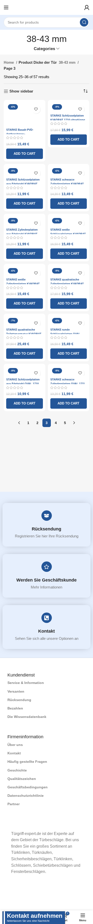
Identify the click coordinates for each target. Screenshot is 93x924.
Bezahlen (15, 708)
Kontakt (46, 631)
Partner (13, 804)
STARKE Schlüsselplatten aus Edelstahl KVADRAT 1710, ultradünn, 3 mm (23, 183)
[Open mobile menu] (6, 7)
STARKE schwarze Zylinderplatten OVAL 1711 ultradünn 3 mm (67, 383)
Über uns (15, 745)
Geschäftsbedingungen (27, 787)
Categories (44, 49)
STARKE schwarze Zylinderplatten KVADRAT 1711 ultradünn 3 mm (67, 183)
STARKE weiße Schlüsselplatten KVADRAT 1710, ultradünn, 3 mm (68, 234)
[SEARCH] (84, 22)
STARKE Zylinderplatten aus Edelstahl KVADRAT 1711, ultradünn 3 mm (22, 234)
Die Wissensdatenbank (26, 717)
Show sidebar (21, 91)
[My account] (87, 7)
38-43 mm (67, 62)
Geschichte (17, 770)
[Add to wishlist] (36, 109)
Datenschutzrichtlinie (25, 796)
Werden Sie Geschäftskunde (46, 580)
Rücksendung (46, 528)
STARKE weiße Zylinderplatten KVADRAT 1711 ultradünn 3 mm (23, 283)
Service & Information (25, 683)
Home (9, 62)
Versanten (15, 691)
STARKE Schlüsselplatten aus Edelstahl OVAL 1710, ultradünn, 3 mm (23, 383)
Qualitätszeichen (21, 779)
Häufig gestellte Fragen (27, 762)
